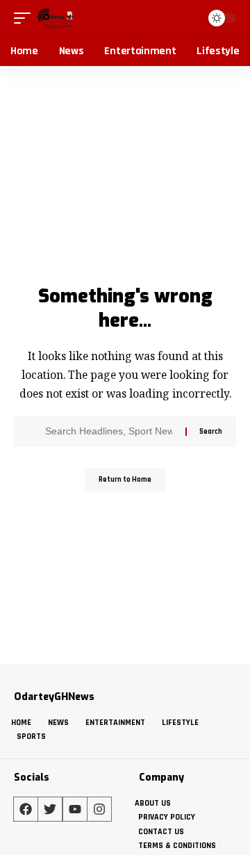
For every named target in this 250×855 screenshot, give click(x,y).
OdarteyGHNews (54, 696)
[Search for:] (110, 431)
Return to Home (125, 479)
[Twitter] (50, 809)
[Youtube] (75, 809)
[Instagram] (99, 809)
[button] (26, 18)
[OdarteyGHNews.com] (56, 18)
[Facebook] (25, 809)
